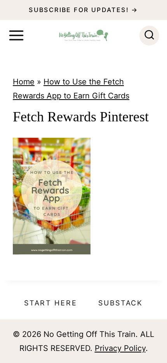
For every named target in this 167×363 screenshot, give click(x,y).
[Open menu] (16, 35)
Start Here (50, 303)
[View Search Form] (149, 36)
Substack (120, 303)
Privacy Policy (120, 348)
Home (24, 81)
